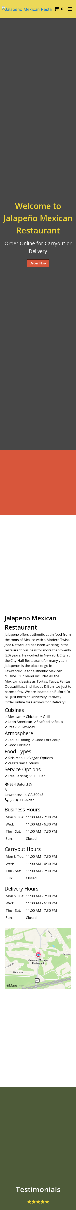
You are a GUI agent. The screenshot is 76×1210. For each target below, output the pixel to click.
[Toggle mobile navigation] (70, 9)
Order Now (38, 263)
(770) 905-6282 (22, 800)
